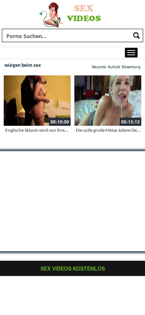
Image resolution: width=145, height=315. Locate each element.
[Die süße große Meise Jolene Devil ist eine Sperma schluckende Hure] (107, 100)
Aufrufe (114, 66)
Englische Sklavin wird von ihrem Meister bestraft (52, 130)
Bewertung (131, 66)
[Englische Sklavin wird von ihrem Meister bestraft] (37, 100)
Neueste (99, 66)
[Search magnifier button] (136, 35)
